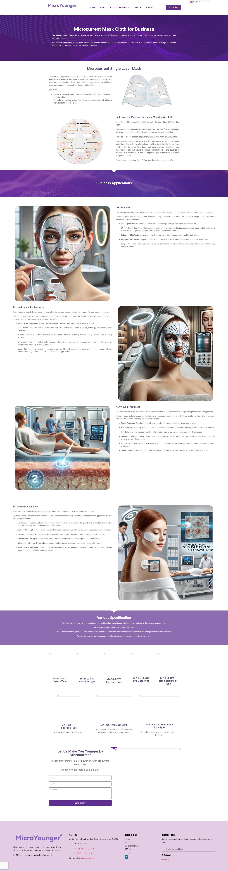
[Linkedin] (126, 857)
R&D (136, 7)
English (196, 2)
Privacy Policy (165, 859)
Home (92, 7)
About (102, 7)
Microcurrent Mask (118, 7)
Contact (149, 7)
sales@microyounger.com (84, 848)
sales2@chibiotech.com (83, 853)
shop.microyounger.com (86, 858)
